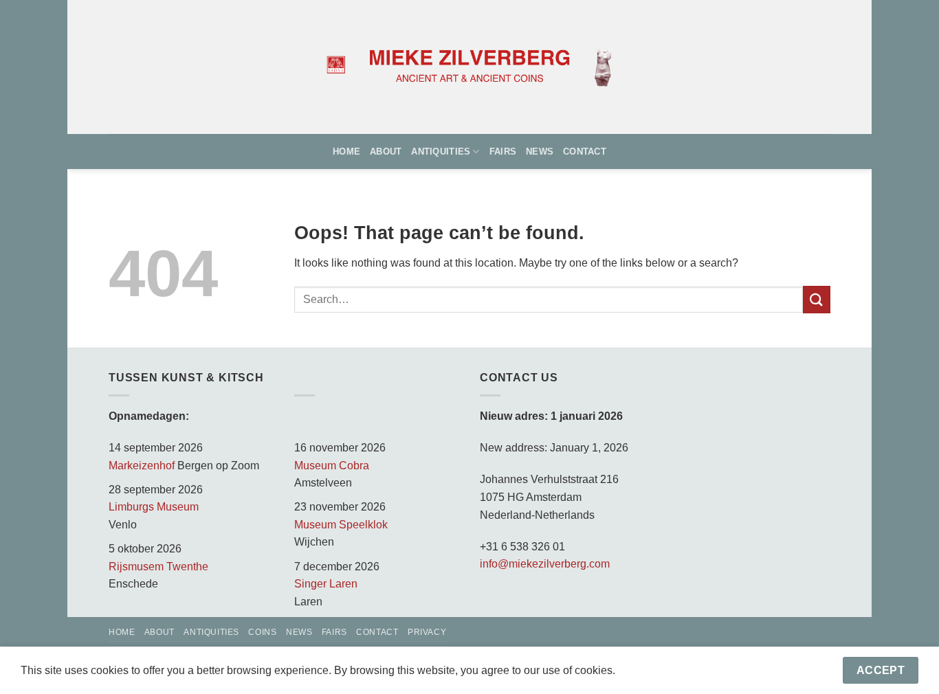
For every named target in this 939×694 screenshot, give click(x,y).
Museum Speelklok (341, 524)
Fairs (502, 151)
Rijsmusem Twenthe (158, 566)
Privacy (427, 632)
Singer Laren (325, 584)
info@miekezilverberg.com (545, 564)
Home (346, 151)
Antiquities (440, 151)
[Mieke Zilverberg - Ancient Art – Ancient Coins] (469, 67)
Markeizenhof (142, 465)
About (385, 151)
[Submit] (816, 299)
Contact (584, 151)
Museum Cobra (331, 465)
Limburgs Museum (154, 507)
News (539, 151)
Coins (262, 632)
